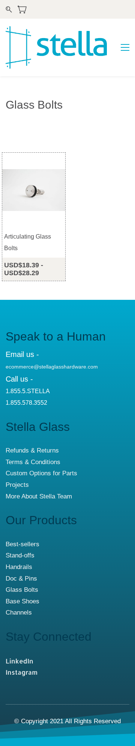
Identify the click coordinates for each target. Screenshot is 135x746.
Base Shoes (22, 601)
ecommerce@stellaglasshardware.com (52, 367)
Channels (19, 612)
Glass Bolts (22, 589)
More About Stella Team (39, 496)
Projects (17, 484)
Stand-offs (20, 555)
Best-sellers (22, 544)
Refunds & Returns (32, 450)
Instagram (22, 672)
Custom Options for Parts (41, 473)
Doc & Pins (21, 578)
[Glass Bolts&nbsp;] (40, 601)
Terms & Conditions (33, 462)
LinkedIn (19, 661)
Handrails (19, 567)
